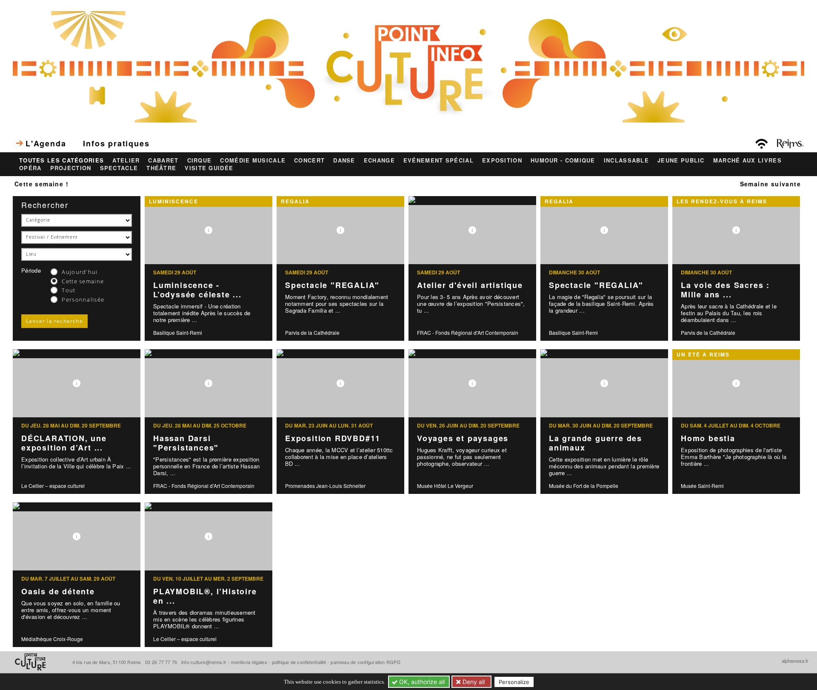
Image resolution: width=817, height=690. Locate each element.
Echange (379, 160)
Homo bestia (708, 438)
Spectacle (119, 168)
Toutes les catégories (61, 160)
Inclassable (626, 160)
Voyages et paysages (462, 438)
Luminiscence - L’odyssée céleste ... (197, 289)
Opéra (30, 168)
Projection (70, 168)
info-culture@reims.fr (204, 662)
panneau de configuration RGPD (365, 662)
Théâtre (161, 168)
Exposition (502, 160)
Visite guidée (209, 168)
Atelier (126, 160)
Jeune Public (681, 160)
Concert (309, 160)
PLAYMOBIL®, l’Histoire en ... (205, 596)
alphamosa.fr (795, 660)
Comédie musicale (253, 160)
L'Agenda (46, 143)
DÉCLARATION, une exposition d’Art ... (64, 443)
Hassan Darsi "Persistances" (186, 443)
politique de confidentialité (299, 662)
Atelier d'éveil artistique (470, 285)
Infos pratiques (116, 143)
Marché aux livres (747, 160)
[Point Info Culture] (408, 65)
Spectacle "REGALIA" (332, 285)
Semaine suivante (770, 184)
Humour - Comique (563, 160)
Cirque (199, 160)
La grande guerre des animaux (595, 443)
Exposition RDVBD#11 (332, 438)
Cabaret (163, 160)
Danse (344, 160)
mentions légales (249, 662)
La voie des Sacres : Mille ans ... (725, 289)
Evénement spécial (438, 160)
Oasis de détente (58, 591)
